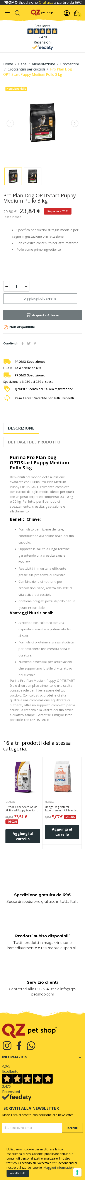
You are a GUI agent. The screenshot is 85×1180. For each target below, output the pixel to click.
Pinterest (35, 343)
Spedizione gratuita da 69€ (42, 895)
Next (74, 123)
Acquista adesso (45, 315)
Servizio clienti (42, 982)
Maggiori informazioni (58, 1167)
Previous (10, 123)
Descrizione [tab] (21, 428)
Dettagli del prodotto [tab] (34, 442)
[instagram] (7, 1046)
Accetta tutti (18, 1173)
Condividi (23, 343)
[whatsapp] (31, 1046)
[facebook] (19, 1046)
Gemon (10, 802)
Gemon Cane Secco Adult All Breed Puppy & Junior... (21, 808)
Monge (49, 802)
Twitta (29, 343)
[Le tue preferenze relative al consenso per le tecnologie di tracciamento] (77, 1172)
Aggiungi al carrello (40, 298)
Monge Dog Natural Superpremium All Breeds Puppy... (60, 809)
